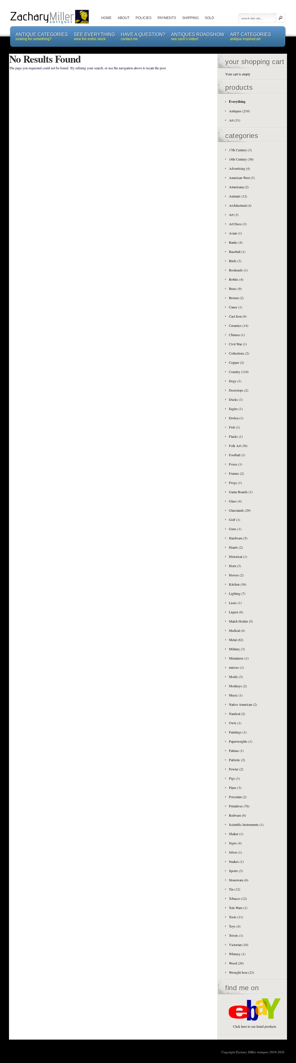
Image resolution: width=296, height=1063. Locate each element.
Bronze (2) (236, 297)
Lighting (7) (237, 593)
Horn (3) (235, 565)
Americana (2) (239, 187)
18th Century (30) (241, 159)
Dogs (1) (235, 381)
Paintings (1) (238, 732)
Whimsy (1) (237, 954)
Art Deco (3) (238, 223)
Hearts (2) (236, 547)
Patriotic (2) (237, 759)
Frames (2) (236, 473)
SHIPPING (190, 18)
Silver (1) (235, 852)
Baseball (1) (237, 251)
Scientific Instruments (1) (246, 824)
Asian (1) (235, 233)
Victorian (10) (238, 944)
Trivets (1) (236, 935)
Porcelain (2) (238, 796)
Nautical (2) (237, 713)
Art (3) (233, 214)
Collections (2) (239, 353)
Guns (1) (235, 528)
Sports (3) (236, 870)
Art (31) (234, 120)
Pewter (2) (236, 769)
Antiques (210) (239, 111)
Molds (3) (236, 676)
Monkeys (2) (238, 686)
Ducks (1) (236, 399)
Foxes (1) (235, 464)
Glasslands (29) (240, 510)
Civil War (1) (238, 344)
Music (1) (236, 695)
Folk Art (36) (238, 445)
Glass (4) (235, 501)
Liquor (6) (236, 612)
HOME (106, 18)
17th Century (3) (240, 150)
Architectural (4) (240, 205)
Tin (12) (234, 889)
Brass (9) (235, 288)
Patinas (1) (236, 750)
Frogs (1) (235, 482)
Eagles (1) (236, 408)
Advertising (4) (239, 168)
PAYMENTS (167, 18)
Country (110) (239, 371)
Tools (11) (236, 917)
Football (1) (237, 455)
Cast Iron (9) (238, 316)
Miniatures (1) (239, 658)
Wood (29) (236, 963)
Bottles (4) (236, 279)
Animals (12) (238, 196)
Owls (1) (235, 723)
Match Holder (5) (241, 621)
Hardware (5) (238, 538)
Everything (237, 101)
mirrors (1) (236, 667)
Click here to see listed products (254, 1026)
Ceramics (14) (238, 325)
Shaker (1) (236, 833)
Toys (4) (234, 926)
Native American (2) (243, 704)
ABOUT (124, 18)
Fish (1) (234, 427)
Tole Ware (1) (238, 907)
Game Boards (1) (241, 491)
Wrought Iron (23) (241, 972)
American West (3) (242, 177)
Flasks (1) (236, 436)
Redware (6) (237, 815)
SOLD (209, 18)
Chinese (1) (237, 334)
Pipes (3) (235, 787)
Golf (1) (234, 519)
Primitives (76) (239, 806)
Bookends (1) (238, 270)
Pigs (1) (234, 778)
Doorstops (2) (238, 390)
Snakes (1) (236, 861)
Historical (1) (238, 556)
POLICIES (143, 18)
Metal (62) (236, 639)
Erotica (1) (236, 418)
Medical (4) (237, 630)
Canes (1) (235, 307)
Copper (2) (236, 362)
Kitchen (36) (237, 584)
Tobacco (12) (238, 898)
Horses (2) (236, 575)
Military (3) (237, 649)
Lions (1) (235, 602)
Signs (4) (235, 843)
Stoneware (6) (238, 880)
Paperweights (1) (240, 741)
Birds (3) (235, 260)
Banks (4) (236, 242)
